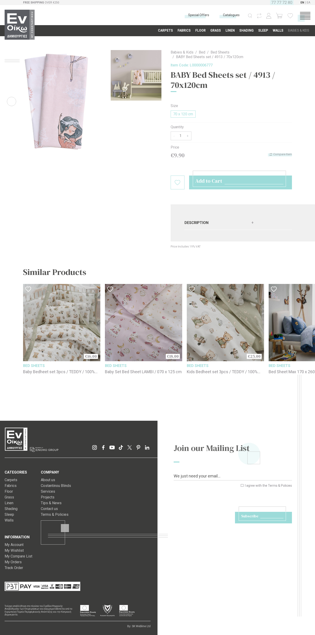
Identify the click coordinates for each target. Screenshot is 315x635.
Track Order (14, 568)
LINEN (230, 30)
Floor (9, 491)
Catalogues (231, 15)
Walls (9, 520)
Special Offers (198, 15)
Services (48, 491)
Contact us (49, 509)
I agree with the (268, 485)
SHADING (246, 30)
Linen (9, 503)
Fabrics (11, 485)
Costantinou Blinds (56, 485)
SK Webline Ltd (141, 626)
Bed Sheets (220, 52)
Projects (47, 497)
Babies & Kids (182, 52)
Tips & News (51, 503)
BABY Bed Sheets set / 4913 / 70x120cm (209, 57)
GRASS (215, 30)
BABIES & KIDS (298, 30)
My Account (14, 545)
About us (48, 480)
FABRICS (184, 30)
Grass (9, 497)
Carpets (11, 480)
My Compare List (18, 556)
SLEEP (263, 30)
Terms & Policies (280, 485)
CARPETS (165, 30)
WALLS (278, 30)
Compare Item (282, 154)
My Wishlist (14, 550)
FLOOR (200, 30)
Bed (202, 52)
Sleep (9, 514)
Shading (11, 509)
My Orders (13, 562)
